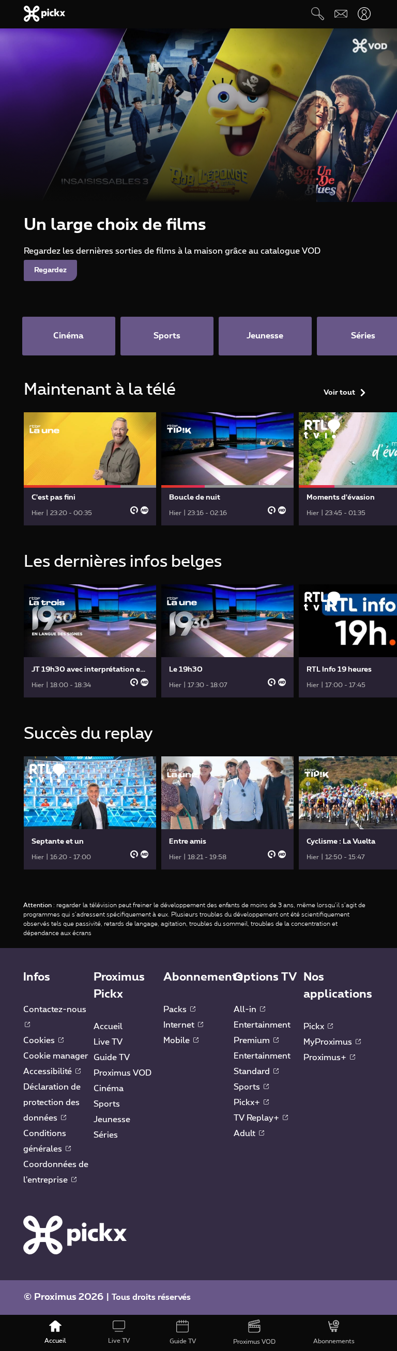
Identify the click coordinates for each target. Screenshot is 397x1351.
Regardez (50, 270)
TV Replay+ (257, 1118)
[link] (90, 468)
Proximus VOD (122, 1073)
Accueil (108, 1026)
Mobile (177, 1040)
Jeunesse (112, 1119)
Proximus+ (325, 1057)
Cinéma (109, 1088)
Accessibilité (48, 1071)
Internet (179, 1025)
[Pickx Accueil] (75, 1235)
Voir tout (339, 392)
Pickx (314, 1026)
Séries (106, 1135)
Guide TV (112, 1057)
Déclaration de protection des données (52, 1102)
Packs (176, 1009)
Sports (107, 1104)
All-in (246, 1009)
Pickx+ (248, 1102)
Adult (245, 1133)
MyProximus (328, 1042)
